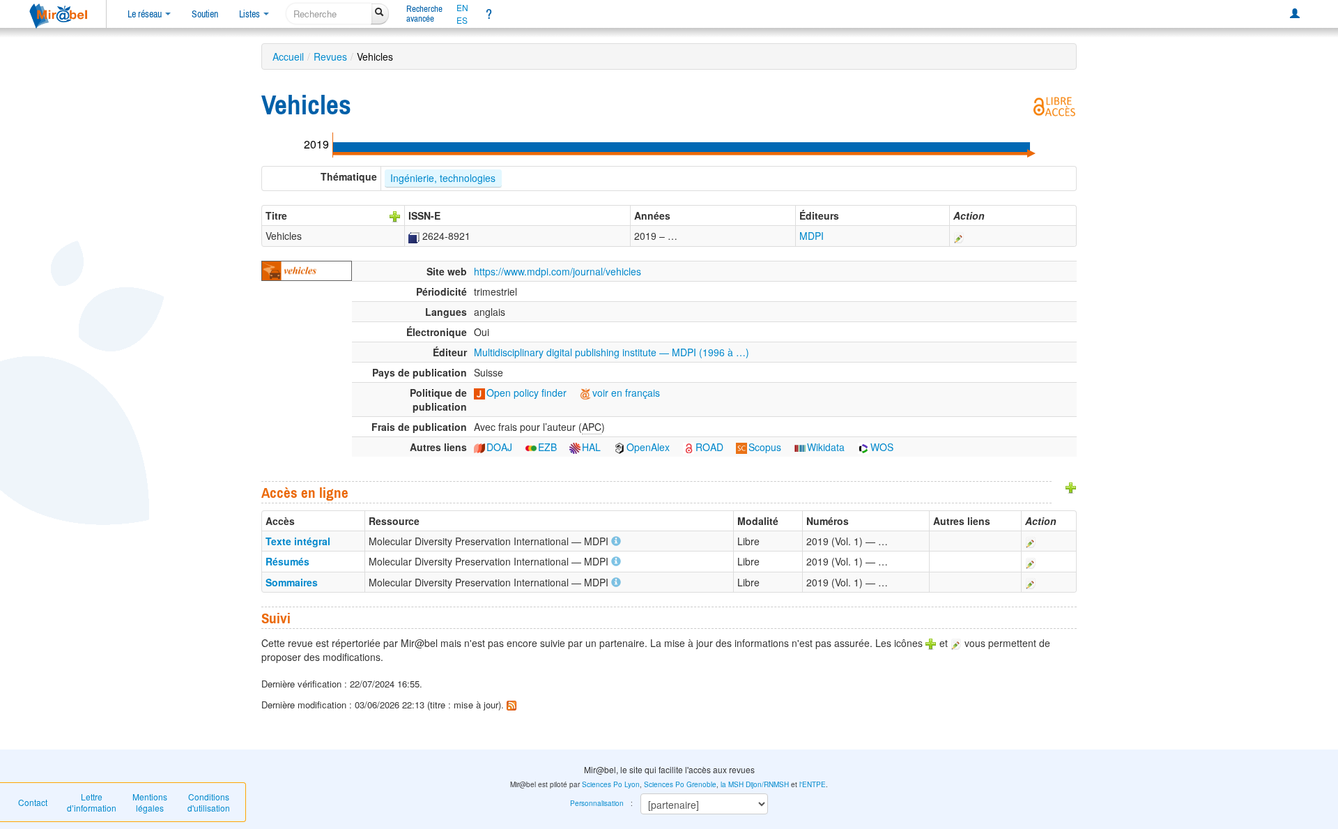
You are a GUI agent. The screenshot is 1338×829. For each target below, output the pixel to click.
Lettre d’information (91, 802)
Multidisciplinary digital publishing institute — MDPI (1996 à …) (611, 352)
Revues (330, 56)
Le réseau (146, 14)
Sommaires (292, 582)
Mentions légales (149, 802)
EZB (547, 447)
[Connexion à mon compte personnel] (1294, 14)
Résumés (287, 561)
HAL (591, 447)
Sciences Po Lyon (611, 784)
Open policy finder (526, 393)
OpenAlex (648, 447)
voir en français (626, 393)
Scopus (764, 447)
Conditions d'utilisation (208, 802)
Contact (32, 802)
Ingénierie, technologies (442, 178)
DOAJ (499, 447)
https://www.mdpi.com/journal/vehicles (557, 271)
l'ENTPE (812, 784)
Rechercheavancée (424, 13)
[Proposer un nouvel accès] (1071, 487)
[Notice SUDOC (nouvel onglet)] (414, 236)
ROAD (709, 447)
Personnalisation (597, 803)
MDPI (811, 236)
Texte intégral (298, 541)
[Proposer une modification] (958, 236)
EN (462, 8)
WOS (881, 447)
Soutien (205, 14)
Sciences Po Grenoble (680, 784)
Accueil (288, 56)
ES (462, 20)
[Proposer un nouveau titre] (395, 215)
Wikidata (826, 447)
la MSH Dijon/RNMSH (755, 784)
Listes (250, 14)
